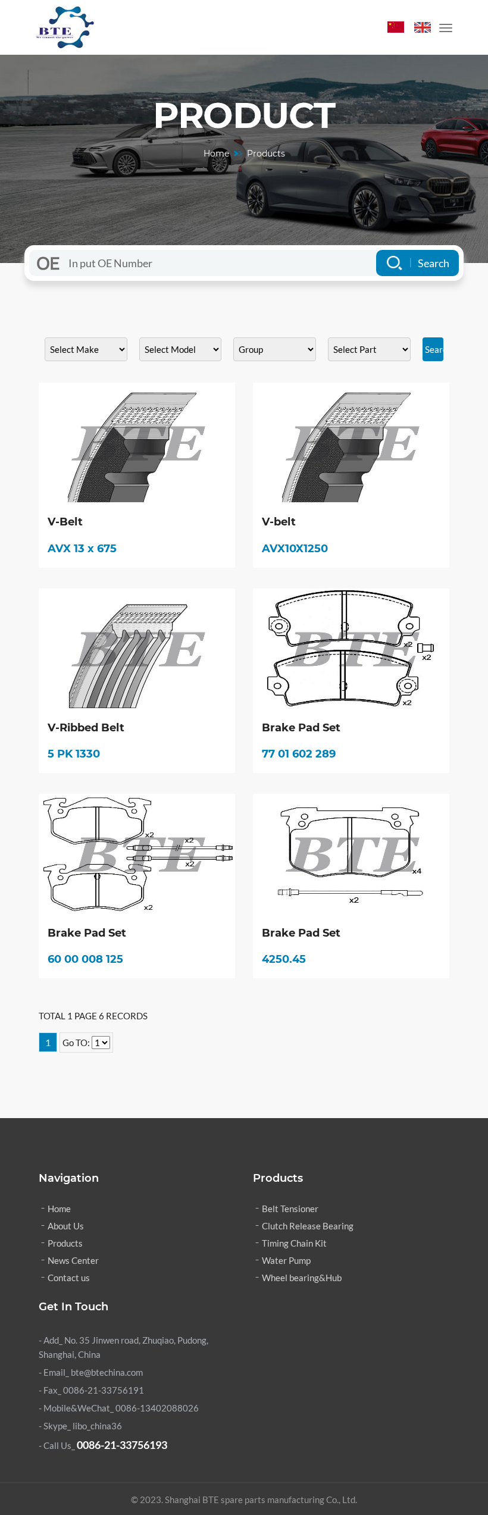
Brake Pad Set (301, 728)
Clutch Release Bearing (308, 1225)
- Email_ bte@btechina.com (91, 1372)
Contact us (69, 1277)
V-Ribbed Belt (86, 728)
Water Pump (286, 1260)
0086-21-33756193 (122, 1444)
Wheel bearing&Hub (302, 1277)
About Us (66, 1225)
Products (65, 1243)
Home (216, 153)
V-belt (279, 522)
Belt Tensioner (290, 1208)
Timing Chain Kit (294, 1243)
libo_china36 (97, 1425)
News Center (73, 1260)
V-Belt (65, 522)
